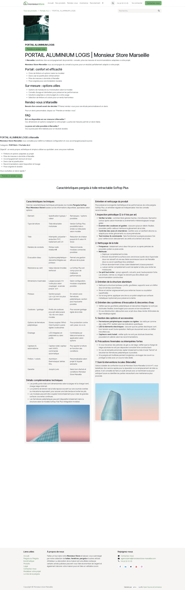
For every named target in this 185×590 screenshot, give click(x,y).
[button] (113, 3)
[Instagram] (142, 566)
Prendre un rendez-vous (36, 49)
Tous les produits (30, 11)
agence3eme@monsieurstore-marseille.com (138, 558)
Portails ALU (44, 11)
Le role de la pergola (31, 574)
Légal (25, 566)
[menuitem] (50, 3)
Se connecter (137, 3)
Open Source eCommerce (152, 587)
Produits (26, 564)
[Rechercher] (159, 11)
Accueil (26, 556)
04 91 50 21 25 (126, 561)
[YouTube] (136, 566)
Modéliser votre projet (32, 571)
